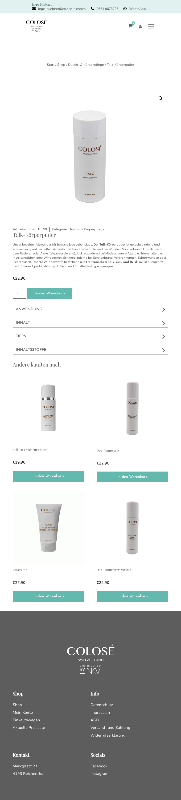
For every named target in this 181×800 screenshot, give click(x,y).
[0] (129, 26)
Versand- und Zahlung (110, 727)
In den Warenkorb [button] (48, 476)
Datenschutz (101, 704)
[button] (160, 98)
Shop (61, 64)
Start (50, 64)
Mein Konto (23, 712)
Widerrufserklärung (107, 735)
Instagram (99, 773)
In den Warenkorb (50, 293)
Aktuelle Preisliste (29, 727)
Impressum (100, 712)
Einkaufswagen (26, 720)
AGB (94, 720)
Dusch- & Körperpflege (86, 64)
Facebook (98, 766)
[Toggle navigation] (151, 26)
